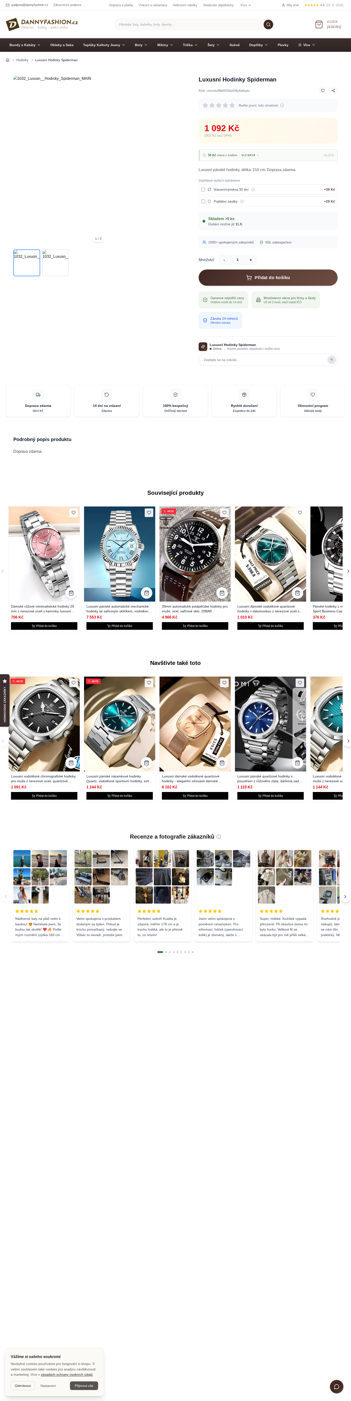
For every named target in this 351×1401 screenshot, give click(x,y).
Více (306, 45)
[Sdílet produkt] (333, 90)
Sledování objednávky (218, 5)
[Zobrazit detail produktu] (71, 593)
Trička (188, 45)
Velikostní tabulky (185, 5)
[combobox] (194, 24)
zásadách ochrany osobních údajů (67, 1374)
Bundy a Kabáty (23, 45)
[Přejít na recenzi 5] (177, 952)
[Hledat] (268, 24)
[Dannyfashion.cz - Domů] (42, 24)
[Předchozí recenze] (5, 896)
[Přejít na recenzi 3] (170, 952)
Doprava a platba (121, 5)
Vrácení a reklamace (152, 5)
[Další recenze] (345, 896)
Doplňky (256, 45)
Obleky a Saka (62, 45)
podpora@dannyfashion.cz (29, 5)
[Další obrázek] (176, 161)
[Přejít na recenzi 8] (189, 952)
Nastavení (48, 1386)
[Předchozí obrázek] (20, 161)
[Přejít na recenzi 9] (193, 952)
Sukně (234, 45)
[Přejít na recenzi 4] (174, 952)
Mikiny (162, 45)
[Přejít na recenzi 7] (185, 952)
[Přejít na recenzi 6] (181, 952)
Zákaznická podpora (67, 5)
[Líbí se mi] (323, 90)
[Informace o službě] (253, 189)
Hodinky (22, 60)
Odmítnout (23, 1386)
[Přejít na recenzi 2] (166, 952)
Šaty (211, 45)
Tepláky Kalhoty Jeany (101, 45)
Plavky (283, 45)
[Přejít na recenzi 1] (160, 952)
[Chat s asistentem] (336, 1386)
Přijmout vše (84, 1386)
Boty (139, 45)
